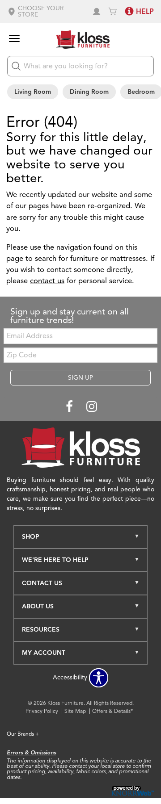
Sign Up (80, 377)
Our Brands (23, 733)
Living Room (32, 92)
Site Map (75, 711)
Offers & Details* (112, 711)
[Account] (96, 11)
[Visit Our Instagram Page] (92, 407)
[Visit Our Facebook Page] (70, 407)
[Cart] (112, 11)
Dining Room (89, 92)
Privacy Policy (41, 711)
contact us (47, 280)
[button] (46, 11)
